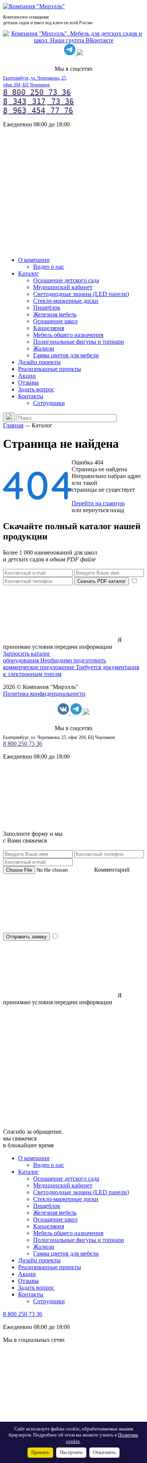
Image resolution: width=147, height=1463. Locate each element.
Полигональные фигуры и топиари (78, 341)
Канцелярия (48, 328)
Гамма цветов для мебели (66, 355)
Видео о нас (48, 266)
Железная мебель (55, 314)
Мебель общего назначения (68, 335)
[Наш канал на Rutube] (80, 53)
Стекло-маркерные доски (65, 301)
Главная (13, 425)
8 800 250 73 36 (37, 92)
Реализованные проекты (49, 369)
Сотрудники (49, 403)
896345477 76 (38, 110)
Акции (27, 375)
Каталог (28, 273)
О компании (34, 260)
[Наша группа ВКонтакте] (73, 40)
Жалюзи (43, 348)
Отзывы (28, 382)
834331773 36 (38, 101)
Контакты (30, 396)
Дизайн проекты (39, 362)
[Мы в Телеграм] (70, 53)
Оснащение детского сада (66, 280)
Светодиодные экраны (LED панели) (81, 294)
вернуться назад (103, 510)
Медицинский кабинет (62, 287)
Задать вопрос (36, 389)
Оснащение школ (55, 321)
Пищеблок (46, 307)
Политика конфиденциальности (44, 693)
